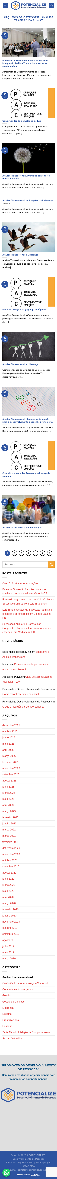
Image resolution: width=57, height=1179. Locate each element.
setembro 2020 (10, 866)
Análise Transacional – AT (17, 977)
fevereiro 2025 (10, 762)
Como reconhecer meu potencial (20, 694)
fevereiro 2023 (10, 817)
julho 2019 (8, 946)
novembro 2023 (11, 768)
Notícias (7, 1014)
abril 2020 (8, 897)
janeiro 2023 (9, 823)
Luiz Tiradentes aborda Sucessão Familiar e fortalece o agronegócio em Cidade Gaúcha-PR (27, 613)
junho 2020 (8, 885)
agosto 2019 (9, 940)
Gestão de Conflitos (13, 1001)
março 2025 (9, 756)
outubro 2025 (9, 731)
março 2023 (9, 811)
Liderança (8, 1007)
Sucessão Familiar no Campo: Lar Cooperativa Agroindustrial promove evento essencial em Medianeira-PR (26, 628)
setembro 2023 (10, 774)
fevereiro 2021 (10, 842)
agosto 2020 (9, 872)
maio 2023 (8, 799)
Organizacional (10, 1020)
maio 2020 (8, 891)
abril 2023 (8, 805)
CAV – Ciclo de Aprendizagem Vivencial (25, 983)
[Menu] (5, 5)
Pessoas (7, 1026)
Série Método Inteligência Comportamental (26, 1032)
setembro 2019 (10, 934)
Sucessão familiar (12, 1038)
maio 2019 (8, 952)
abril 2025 (8, 750)
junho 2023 (8, 793)
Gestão (6, 995)
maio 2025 (8, 743)
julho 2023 (8, 786)
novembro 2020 (11, 854)
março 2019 (9, 958)
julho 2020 (8, 878)
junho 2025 (8, 737)
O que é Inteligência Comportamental (23, 706)
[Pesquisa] (51, 5)
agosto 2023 (9, 780)
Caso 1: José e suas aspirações (20, 583)
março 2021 (9, 835)
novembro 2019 (11, 921)
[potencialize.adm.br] (28, 5)
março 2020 (9, 903)
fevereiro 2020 (10, 909)
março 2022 (9, 829)
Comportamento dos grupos (18, 989)
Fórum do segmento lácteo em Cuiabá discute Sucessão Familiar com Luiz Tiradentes (28, 601)
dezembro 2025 (11, 725)
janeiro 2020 (9, 915)
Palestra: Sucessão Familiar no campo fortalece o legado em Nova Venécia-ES (24, 591)
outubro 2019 (9, 928)
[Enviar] (51, 564)
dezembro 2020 (11, 848)
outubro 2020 (9, 860)
